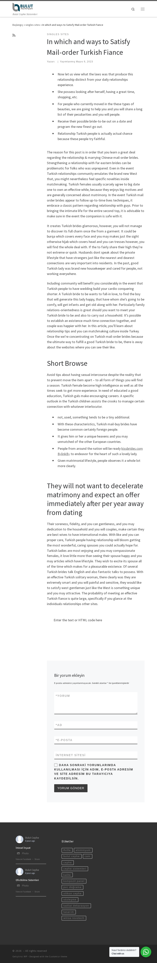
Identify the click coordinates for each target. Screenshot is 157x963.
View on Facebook (23, 859)
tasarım (68, 912)
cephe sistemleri (74, 868)
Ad (59, 725)
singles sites (32, 25)
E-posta (64, 740)
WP (25, 956)
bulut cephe (71, 856)
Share (37, 859)
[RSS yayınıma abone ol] (14, 35)
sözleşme (69, 899)
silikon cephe (72, 893)
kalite (67, 875)
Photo (25, 853)
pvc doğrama (72, 887)
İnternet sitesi (71, 755)
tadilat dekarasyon (76, 905)
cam (87, 856)
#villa (67, 850)
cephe (67, 862)
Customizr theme (58, 956)
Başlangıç (17, 25)
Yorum (63, 695)
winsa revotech (73, 918)
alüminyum (83, 850)
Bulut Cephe (32, 837)
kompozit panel (73, 881)
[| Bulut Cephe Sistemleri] (22, 6)
